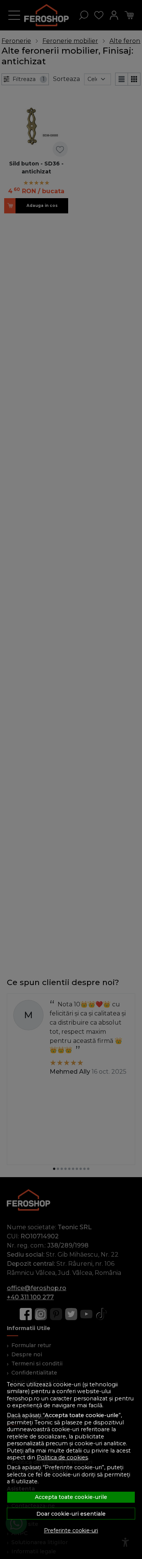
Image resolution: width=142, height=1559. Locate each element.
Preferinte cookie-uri (71, 1530)
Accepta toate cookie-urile (71, 1497)
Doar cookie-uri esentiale (71, 1513)
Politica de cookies (62, 1457)
